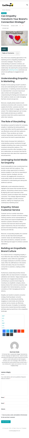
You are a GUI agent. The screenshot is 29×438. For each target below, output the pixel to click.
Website (3, 409)
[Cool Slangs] (7, 5)
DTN (3, 328)
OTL (3, 318)
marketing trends (13, 70)
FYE (3, 325)
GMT (3, 316)
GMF (3, 323)
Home (3, 10)
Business (8, 10)
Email (3, 403)
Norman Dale (6, 25)
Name (3, 397)
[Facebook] (4, 331)
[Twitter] (7, 331)
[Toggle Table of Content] (16, 53)
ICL (3, 321)
